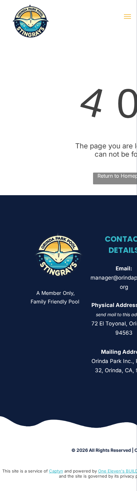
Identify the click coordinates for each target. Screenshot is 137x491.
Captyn (56, 470)
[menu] (127, 16)
